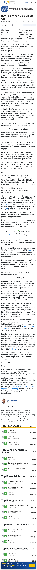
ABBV (10, 543)
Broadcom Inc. (12, 442)
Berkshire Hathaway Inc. (16, 481)
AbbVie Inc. (11, 541)
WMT (9, 459)
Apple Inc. (11, 436)
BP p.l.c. (10, 517)
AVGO (10, 444)
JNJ (9, 537)
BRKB (9, 483)
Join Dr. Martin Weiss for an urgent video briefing (17, 388)
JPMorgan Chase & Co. (15, 487)
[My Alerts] (35, 2)
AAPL (10, 438)
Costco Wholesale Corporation (18, 463)
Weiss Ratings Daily (30, 25)
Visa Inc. (10, 493)
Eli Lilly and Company (15, 529)
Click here (12, 235)
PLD (9, 555)
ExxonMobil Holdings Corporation (19, 505)
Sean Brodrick (8, 21)
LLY (9, 531)
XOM (9, 507)
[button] (5, 25)
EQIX (9, 561)
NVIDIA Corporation (14, 431)
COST (10, 465)
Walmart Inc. (12, 457)
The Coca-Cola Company (16, 469)
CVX (9, 513)
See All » (33, 426)
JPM (9, 489)
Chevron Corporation (15, 511)
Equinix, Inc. (12, 559)
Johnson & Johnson (14, 535)
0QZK (10, 470)
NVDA (10, 432)
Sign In (26, 2)
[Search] (31, 2)
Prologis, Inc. (12, 553)
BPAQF (10, 518)
